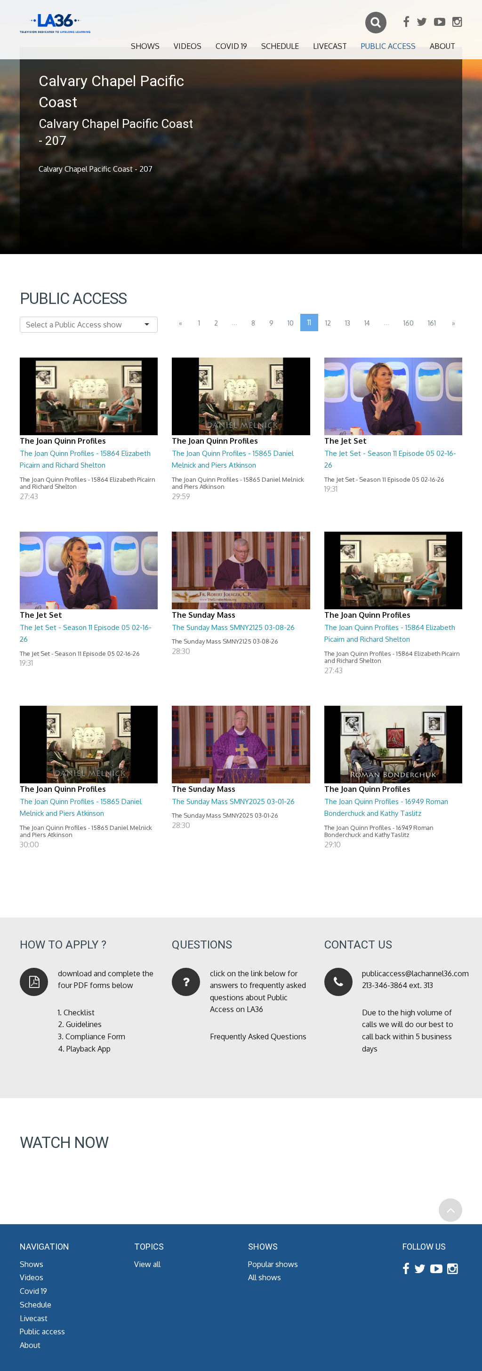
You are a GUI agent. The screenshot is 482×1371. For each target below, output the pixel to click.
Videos (187, 46)
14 (367, 323)
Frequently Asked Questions (258, 1036)
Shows (145, 46)
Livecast (330, 46)
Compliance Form (95, 1036)
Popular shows (273, 1264)
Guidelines (84, 1024)
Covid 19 (231, 46)
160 (408, 323)
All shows (264, 1277)
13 (347, 323)
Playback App (88, 1048)
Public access (388, 46)
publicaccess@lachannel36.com (415, 973)
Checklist (79, 1012)
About (442, 46)
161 (432, 323)
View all (147, 1264)
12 (328, 323)
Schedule (280, 46)
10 (291, 323)
